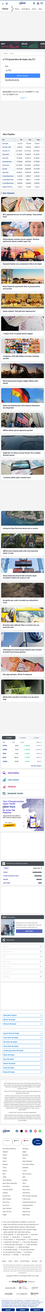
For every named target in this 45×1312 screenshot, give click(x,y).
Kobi (23, 1177)
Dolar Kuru (6, 1202)
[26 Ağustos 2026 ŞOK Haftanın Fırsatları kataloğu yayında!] (22, 346)
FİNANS (5, 9)
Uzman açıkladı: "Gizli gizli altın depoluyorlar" (19, 311)
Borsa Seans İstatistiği (10, 1183)
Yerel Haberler (7, 1180)
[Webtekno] (21, 1294)
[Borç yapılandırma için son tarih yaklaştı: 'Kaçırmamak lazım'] (22, 204)
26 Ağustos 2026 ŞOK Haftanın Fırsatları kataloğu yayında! (21, 357)
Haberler (5, 1152)
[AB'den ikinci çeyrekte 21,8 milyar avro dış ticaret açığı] (22, 687)
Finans (5, 1155)
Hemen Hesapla (22, 76)
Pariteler (16, 1255)
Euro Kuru (6, 1205)
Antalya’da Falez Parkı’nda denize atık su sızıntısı (20, 528)
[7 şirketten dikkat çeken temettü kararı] (22, 467)
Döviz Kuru (6, 1255)
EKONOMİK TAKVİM (15, 793)
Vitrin (24, 1158)
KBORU (5, 749)
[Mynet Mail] (42, 3)
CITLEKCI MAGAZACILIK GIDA (10, 876)
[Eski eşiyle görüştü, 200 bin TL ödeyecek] (22, 664)
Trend (4, 1167)
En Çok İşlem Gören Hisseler (12, 1252)
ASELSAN (5, 879)
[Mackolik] (11, 1288)
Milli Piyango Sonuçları (29, 1196)
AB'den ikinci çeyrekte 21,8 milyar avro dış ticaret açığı (21, 698)
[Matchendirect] (23, 1288)
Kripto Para (6, 1196)
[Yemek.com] (34, 1294)
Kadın (4, 1161)
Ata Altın (4, 169)
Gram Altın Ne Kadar (10, 1038)
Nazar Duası (26, 1215)
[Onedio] (9, 1294)
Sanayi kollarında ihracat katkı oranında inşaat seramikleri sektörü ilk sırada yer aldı (20, 577)
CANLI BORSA (13, 780)
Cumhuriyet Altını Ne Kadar (13, 1050)
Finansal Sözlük (8, 1189)
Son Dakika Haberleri (9, 1149)
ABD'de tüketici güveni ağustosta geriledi (18, 430)
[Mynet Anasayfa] (22, 3)
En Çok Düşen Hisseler (10, 1250)
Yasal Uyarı (35, 1261)
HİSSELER (12, 786)
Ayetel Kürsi (26, 1211)
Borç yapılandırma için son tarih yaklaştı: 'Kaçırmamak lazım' (22, 215)
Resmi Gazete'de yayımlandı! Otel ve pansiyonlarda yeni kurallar (21, 287)
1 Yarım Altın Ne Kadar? (29, 1242)
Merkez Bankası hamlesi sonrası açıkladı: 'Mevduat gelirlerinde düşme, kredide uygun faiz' (21, 240)
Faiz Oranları (26, 1255)
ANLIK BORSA (13, 773)
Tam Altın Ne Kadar (10, 1042)
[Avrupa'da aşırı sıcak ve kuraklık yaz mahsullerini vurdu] (22, 590)
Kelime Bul (25, 1186)
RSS (41, 1261)
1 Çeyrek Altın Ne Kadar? (11, 1242)
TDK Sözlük (26, 1208)
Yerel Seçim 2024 (22, 1234)
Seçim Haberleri (27, 1161)
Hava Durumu (7, 1211)
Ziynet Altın (5, 172)
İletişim (4, 1261)
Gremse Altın (5, 165)
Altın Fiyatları (7, 1199)
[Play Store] (7, 1141)
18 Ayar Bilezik (20, 1239)
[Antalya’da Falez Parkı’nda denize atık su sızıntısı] (22, 518)
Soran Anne (26, 1189)
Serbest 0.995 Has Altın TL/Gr (8, 187)
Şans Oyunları (26, 1174)
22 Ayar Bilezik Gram (8, 183)
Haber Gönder (38, 1141)
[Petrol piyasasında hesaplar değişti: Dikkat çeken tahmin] (22, 370)
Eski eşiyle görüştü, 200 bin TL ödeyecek (17, 674)
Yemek (5, 1158)
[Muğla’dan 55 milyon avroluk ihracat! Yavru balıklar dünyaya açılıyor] (22, 442)
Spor (4, 1174)
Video (4, 1177)
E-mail (24, 1171)
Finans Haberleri (8, 1234)
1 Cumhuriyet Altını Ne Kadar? (13, 1245)
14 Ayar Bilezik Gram (8, 176)
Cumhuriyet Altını (7, 161)
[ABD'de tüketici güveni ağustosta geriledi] (22, 420)
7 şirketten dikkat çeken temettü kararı (17, 477)
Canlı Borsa (6, 1186)
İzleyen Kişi (36, 868)
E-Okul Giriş (26, 1199)
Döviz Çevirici (10, 940)
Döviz (34, 9)
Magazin (5, 1164)
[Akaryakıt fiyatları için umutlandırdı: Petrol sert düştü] (22, 253)
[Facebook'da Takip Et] (17, 1131)
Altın (40, 9)
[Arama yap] (34, 3)
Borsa (17, 9)
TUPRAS (5, 872)
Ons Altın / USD (6, 147)
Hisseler (5, 1193)
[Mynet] (35, 1288)
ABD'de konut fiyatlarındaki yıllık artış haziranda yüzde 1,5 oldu (20, 552)
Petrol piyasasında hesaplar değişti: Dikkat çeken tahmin (20, 382)
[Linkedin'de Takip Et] (31, 1131)
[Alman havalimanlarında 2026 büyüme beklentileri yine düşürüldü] (22, 395)
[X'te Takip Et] (21, 1131)
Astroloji (25, 1155)
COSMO (5, 761)
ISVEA (4, 753)
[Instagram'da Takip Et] (26, 1131)
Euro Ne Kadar (8, 1059)
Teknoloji (25, 1149)
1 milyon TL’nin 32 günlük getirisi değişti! (18, 334)
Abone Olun (29, 931)
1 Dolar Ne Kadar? (31, 1245)
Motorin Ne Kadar (9, 1024)
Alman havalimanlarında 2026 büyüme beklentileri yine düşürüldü (21, 406)
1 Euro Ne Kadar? (8, 1247)
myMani (25, 1180)
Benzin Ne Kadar (9, 1019)
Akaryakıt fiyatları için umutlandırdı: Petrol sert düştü (22, 264)
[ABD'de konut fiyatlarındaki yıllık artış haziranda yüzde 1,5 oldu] (22, 540)
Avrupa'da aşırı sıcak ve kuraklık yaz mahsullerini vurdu (20, 601)
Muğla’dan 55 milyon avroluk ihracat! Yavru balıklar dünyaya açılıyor (22, 454)
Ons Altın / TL (6, 151)
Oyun (24, 1183)
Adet (6, 66)
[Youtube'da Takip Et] (35, 1131)
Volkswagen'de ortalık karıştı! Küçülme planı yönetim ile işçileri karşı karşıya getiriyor (22, 651)
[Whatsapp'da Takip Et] (40, 1131)
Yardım (10, 1261)
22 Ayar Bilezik (33, 1239)
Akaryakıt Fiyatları (10, 1015)
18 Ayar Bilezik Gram (8, 179)
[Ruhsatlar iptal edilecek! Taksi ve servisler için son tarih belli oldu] (22, 615)
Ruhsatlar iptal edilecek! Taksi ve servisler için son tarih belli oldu (21, 626)
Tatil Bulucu (26, 1193)
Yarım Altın (5, 158)
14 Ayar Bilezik (8, 1239)
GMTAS (5, 745)
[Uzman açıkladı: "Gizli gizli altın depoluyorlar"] (22, 301)
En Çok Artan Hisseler (28, 1250)
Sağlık (24, 1152)
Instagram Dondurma (29, 1202)
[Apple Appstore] (17, 1141)
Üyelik (16, 1261)
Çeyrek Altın (5, 154)
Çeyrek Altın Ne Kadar (11, 1033)
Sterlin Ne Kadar (9, 1063)
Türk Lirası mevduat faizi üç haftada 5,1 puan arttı (19, 1222)
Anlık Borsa (26, 9)
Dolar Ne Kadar (9, 1055)
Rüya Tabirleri (7, 1208)
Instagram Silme (27, 1205)
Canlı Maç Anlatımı (28, 1164)
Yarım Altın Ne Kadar (11, 1046)
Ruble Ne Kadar (9, 1072)
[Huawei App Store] (26, 1141)
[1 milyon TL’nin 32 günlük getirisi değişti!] (22, 323)
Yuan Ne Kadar (8, 1068)
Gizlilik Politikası (24, 1261)
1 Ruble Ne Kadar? (23, 1247)
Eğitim (5, 1171)
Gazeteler (25, 1167)
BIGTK (5, 757)
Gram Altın (5, 143)
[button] (6, 3)
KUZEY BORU (6, 883)
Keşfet (5, 1215)
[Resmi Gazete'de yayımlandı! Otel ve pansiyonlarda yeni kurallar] (22, 276)
